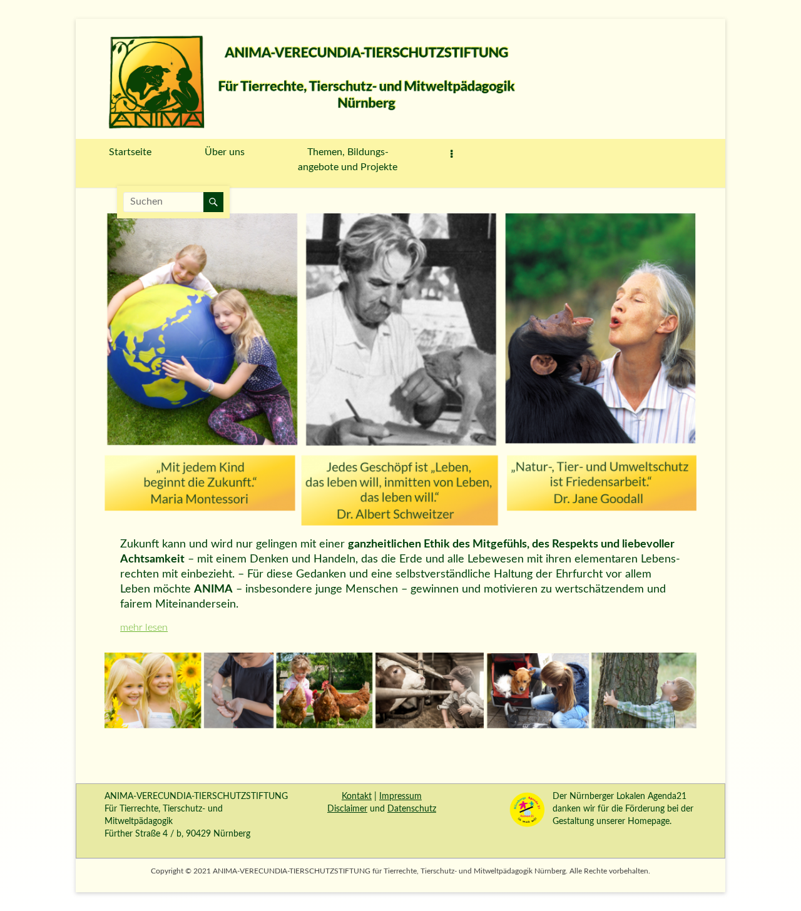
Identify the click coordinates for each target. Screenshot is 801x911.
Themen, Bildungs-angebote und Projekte (347, 159)
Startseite (130, 152)
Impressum (400, 796)
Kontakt (357, 796)
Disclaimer (347, 809)
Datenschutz (411, 809)
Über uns (225, 152)
